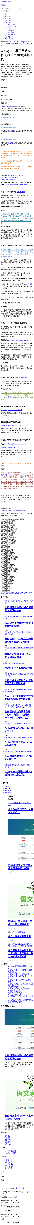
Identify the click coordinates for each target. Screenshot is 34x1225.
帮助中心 (8, 28)
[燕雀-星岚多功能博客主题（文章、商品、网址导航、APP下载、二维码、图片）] (19, 707)
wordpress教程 (12, 26)
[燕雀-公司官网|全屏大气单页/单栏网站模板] (19, 650)
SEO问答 (11, 32)
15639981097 (6, 1211)
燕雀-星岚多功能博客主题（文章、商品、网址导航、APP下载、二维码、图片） (18, 714)
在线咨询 (14, 1197)
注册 (2, 5)
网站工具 (8, 788)
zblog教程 (11, 24)
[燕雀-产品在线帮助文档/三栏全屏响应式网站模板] (19, 676)
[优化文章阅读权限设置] (16, 932)
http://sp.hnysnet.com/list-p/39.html (11, 410)
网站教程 (8, 22)
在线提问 (8, 1142)
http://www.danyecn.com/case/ (10, 447)
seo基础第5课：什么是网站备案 (18, 974)
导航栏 (10, 143)
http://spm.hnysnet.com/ (9, 179)
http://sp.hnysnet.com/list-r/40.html (11, 425)
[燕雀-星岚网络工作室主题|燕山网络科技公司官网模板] (19, 634)
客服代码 (8, 792)
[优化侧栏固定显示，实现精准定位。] (20, 805)
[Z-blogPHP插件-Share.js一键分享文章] (17, 724)
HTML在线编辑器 (10, 1151)
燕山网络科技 (20, 1188)
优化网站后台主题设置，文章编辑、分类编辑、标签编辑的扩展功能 (20, 953)
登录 (5, 5)
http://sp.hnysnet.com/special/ (17, 444)
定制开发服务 (9, 1160)
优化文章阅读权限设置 (19, 936)
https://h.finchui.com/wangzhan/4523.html (13, 510)
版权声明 (8, 1140)
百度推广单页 (20, 593)
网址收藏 (8, 36)
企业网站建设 (9, 1164)
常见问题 (11, 30)
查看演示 (10, 106)
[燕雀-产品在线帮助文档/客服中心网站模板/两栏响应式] (19, 691)
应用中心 (8, 16)
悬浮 (9, 397)
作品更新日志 (9, 38)
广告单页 (23, 377)
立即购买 (4, 106)
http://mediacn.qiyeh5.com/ (10, 177)
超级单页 (13, 593)
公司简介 (8, 1136)
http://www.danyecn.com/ (15, 175)
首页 (6, 14)
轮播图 (12, 131)
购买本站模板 (9, 1166)
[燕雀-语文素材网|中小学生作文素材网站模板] (19, 618)
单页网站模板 (5, 593)
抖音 (24, 218)
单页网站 (21, 192)
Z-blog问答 (11, 34)
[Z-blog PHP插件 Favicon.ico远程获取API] (18, 737)
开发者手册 (8, 1168)
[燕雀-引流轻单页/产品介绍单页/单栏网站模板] (19, 603)
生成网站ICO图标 (10, 1153)
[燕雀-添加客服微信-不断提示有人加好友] (19, 751)
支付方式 (8, 1144)
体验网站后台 (9, 1162)
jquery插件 (8, 790)
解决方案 (8, 18)
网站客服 (4, 475)
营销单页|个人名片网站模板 (18, 668)
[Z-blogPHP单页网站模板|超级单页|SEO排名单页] (19, 767)
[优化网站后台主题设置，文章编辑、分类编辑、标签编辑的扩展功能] (20, 946)
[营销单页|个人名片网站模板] (14, 663)
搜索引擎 (13, 234)
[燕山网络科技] (6, 1)
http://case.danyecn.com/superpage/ (16, 184)
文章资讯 (8, 20)
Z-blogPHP (23, 42)
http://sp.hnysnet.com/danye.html (18, 340)
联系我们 (8, 1138)
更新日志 (16, 106)
